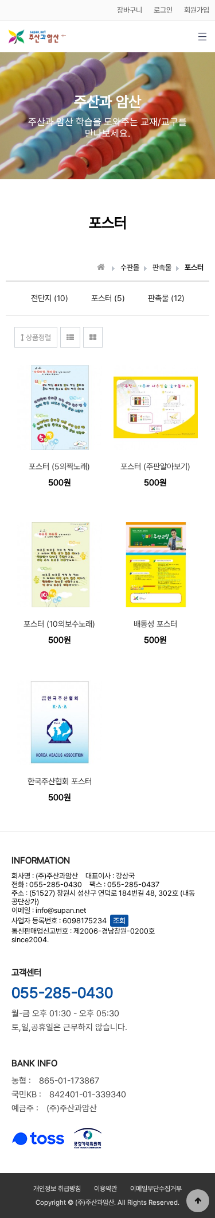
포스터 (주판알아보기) (155, 466)
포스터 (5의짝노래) (59, 466)
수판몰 (129, 267)
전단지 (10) (49, 298)
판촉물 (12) (166, 298)
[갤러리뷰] (93, 337)
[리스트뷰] (70, 337)
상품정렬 (37, 337)
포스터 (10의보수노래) (59, 624)
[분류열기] (202, 36)
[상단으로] (197, 1200)
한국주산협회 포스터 (60, 781)
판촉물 (162, 267)
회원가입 (196, 10)
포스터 (194, 267)
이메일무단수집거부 (156, 1189)
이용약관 (105, 1189)
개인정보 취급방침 (57, 1189)
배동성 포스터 (155, 624)
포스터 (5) (108, 298)
